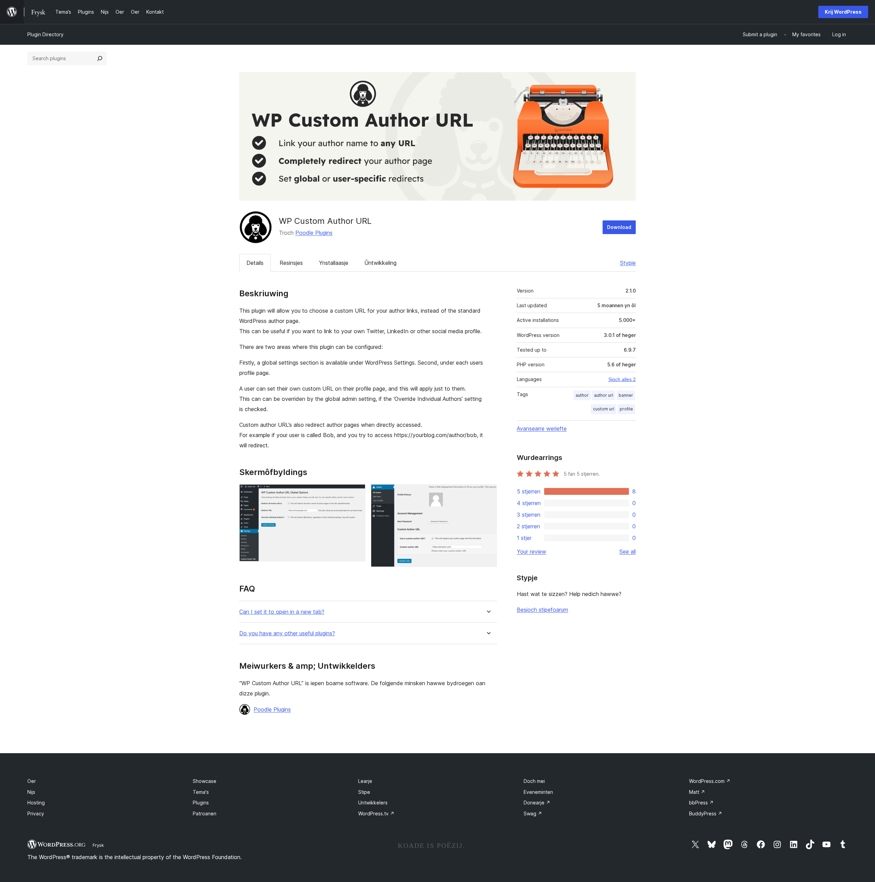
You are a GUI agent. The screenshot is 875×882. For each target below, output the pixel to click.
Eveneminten (538, 792)
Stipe (364, 792)
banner (626, 395)
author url (603, 395)
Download (619, 227)
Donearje (537, 802)
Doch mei (534, 781)
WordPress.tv (376, 813)
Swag (533, 813)
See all (627, 551)
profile (626, 408)
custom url (603, 408)
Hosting (36, 802)
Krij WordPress (843, 12)
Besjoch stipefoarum (542, 609)
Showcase (204, 781)
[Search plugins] (100, 58)
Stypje (628, 262)
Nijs (31, 792)
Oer (31, 781)
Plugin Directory (45, 34)
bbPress (701, 802)
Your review (531, 551)
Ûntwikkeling (380, 262)
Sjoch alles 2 (622, 379)
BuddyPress (705, 813)
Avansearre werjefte (542, 428)
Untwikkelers (373, 802)
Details (255, 262)
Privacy (35, 813)
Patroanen (204, 813)
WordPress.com (709, 781)
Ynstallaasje (333, 262)
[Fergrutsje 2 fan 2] (487, 493)
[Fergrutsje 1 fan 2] (356, 493)
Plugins (201, 802)
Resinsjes (291, 262)
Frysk (98, 845)
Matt (697, 792)
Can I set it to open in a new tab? (281, 612)
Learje (365, 781)
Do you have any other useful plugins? (287, 633)
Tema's (201, 792)
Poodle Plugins (314, 232)
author (582, 395)
